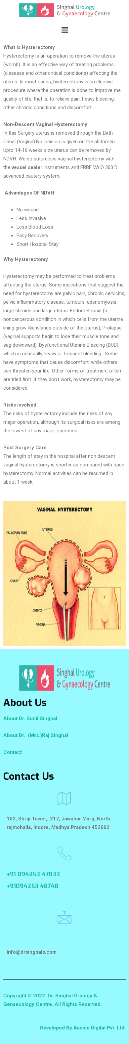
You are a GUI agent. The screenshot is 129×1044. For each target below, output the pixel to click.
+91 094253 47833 (33, 874)
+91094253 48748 (32, 886)
